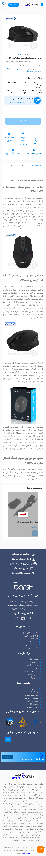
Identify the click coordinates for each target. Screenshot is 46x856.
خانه (40, 66)
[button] (18, 54)
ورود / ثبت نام (13, 5)
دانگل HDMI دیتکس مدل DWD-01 (27, 522)
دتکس (34, 519)
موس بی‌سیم (27, 69)
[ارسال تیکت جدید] (41, 850)
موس (35, 69)
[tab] (36, 166)
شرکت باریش (25, 853)
